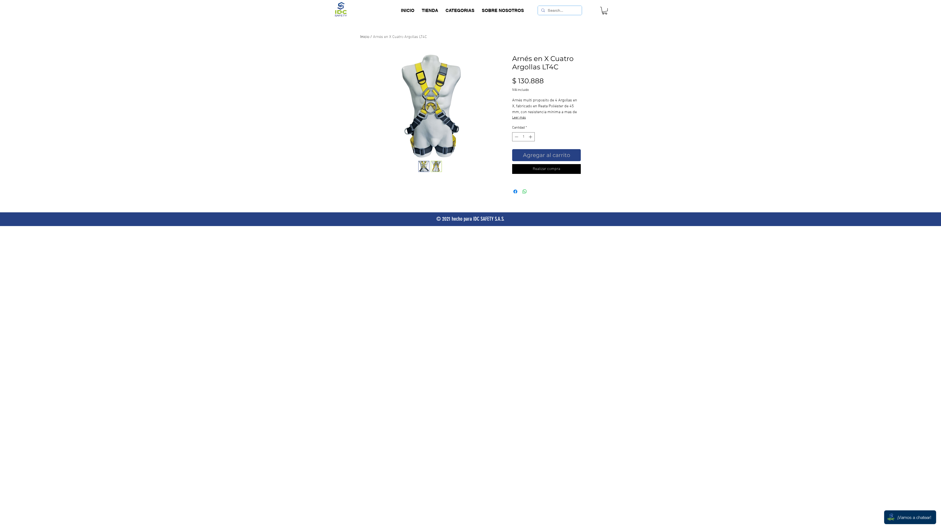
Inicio (364, 37)
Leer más (519, 118)
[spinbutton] (523, 136)
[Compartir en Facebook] (515, 191)
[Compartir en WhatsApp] (525, 191)
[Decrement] (516, 136)
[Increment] (531, 136)
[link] (604, 10)
